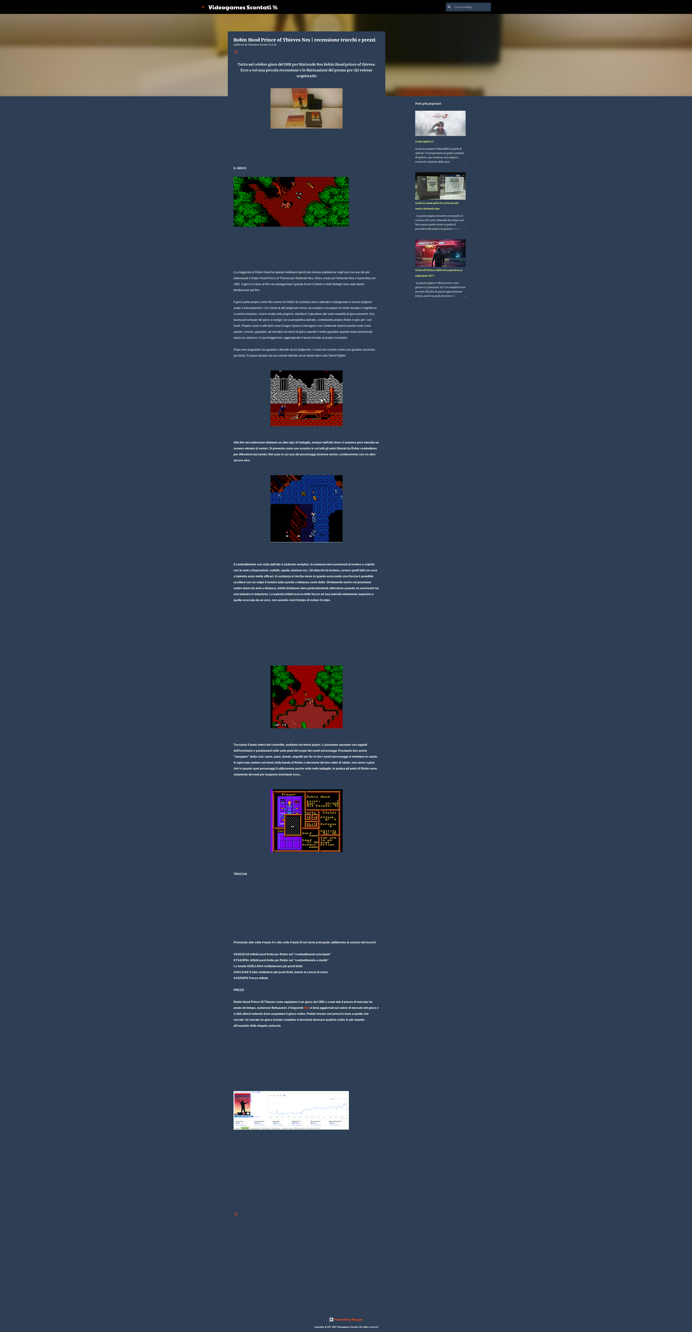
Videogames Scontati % (243, 7)
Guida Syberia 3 (424, 141)
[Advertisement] (299, 162)
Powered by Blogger (348, 1319)
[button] (236, 52)
